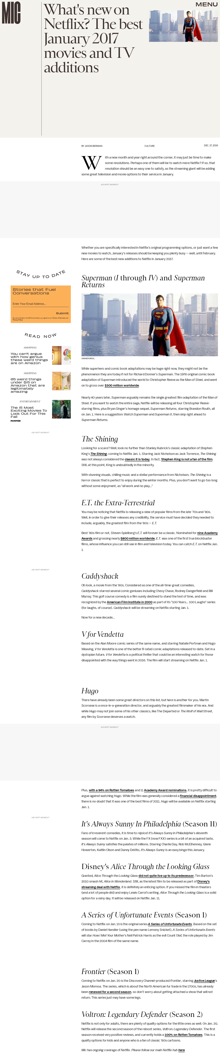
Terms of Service (58, 318)
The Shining (98, 454)
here (181, 1050)
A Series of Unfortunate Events (170, 924)
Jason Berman (93, 146)
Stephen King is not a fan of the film (186, 459)
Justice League (204, 980)
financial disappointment (198, 796)
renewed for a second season (110, 992)
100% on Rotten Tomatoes (183, 1034)
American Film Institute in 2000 (129, 602)
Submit (62, 313)
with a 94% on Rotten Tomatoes (111, 790)
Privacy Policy (18, 320)
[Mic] (11, 12)
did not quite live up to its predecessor (166, 875)
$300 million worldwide (122, 385)
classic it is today (137, 459)
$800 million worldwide (137, 538)
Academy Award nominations (165, 790)
